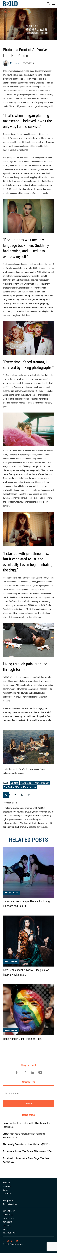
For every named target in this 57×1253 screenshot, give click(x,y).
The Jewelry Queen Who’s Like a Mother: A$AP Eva (26, 1144)
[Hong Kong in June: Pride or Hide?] (28, 1009)
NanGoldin (26, 782)
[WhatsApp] (22, 795)
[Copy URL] (28, 795)
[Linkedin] (32, 1073)
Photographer (41, 782)
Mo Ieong (14, 63)
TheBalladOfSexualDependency (20, 787)
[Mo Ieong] (6, 63)
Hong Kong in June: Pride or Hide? (22, 1039)
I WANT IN (28, 1104)
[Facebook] (15, 795)
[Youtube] (40, 1073)
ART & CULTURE (11, 961)
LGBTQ (14, 782)
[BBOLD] (10, 3)
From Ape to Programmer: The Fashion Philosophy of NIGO (27, 1151)
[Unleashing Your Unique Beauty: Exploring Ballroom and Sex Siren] (28, 872)
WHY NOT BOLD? (11, 893)
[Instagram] (24, 1073)
